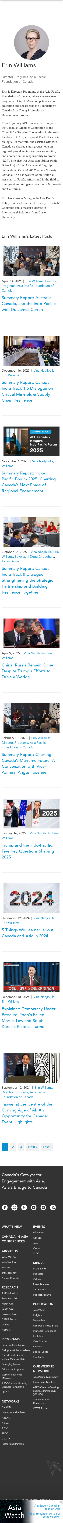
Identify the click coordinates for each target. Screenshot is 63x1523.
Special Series (40, 1351)
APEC (5, 1428)
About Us (10, 1251)
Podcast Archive (42, 1294)
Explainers (38, 1336)
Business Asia (9, 1314)
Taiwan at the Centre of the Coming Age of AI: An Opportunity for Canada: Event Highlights (27, 1113)
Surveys (37, 1346)
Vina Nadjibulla (44, 370)
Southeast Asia (10, 1298)
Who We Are (9, 1262)
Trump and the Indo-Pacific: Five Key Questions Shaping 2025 (28, 851)
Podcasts (38, 1273)
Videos (37, 1279)
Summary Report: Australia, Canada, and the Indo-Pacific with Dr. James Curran (29, 303)
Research (10, 1287)
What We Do (9, 1257)
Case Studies (40, 1341)
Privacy (45, 1499)
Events (39, 1227)
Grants (5, 1324)
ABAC (5, 1423)
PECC (5, 1433)
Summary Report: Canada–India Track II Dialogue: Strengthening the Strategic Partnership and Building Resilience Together (27, 580)
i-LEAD (5, 1392)
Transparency (9, 1272)
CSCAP (6, 1438)
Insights (37, 1315)
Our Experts (40, 1289)
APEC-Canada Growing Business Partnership (14, 1385)
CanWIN (6, 1407)
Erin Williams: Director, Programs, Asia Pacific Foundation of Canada (29, 285)
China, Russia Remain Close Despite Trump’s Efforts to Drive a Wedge (27, 671)
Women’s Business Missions (12, 1376)
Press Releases (41, 1284)
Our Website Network (43, 1368)
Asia (35, 1243)
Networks (10, 1401)
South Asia (7, 1308)
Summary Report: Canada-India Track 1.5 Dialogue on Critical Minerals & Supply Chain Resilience (27, 391)
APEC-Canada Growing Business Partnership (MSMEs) (46, 1391)
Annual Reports (10, 1278)
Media (38, 1263)
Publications (44, 1304)
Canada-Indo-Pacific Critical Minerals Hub (13, 1357)
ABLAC (6, 1417)
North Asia (7, 1303)
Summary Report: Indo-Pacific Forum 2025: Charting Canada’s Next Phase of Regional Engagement (29, 482)
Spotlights (38, 1357)
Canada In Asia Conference (41, 1401)
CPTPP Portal (9, 1319)
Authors (6, 1329)
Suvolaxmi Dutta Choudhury (34, 557)
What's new (12, 1227)
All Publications (10, 1293)
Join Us (6, 1267)
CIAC (36, 1253)
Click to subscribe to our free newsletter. (44, 1515)
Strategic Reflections (44, 1330)
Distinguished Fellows (14, 1412)
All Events (38, 1232)
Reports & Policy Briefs (45, 1325)
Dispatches (39, 1320)
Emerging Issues (11, 1364)
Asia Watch (14, 1511)
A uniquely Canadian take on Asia (47, 1507)
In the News (39, 1268)
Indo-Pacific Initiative (13, 1345)
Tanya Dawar (10, 561)
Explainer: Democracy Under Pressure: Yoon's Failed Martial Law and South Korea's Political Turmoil (28, 1017)
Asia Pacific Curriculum (45, 1376)
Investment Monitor (44, 1382)
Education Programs (13, 1369)
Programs (11, 1339)
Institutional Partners (13, 1443)
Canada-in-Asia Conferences (15, 1239)
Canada (37, 1237)
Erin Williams (10, 375)
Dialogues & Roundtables (16, 1350)
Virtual (36, 1248)
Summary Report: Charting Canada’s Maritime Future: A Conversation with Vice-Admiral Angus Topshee (28, 763)
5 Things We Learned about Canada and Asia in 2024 (27, 933)
